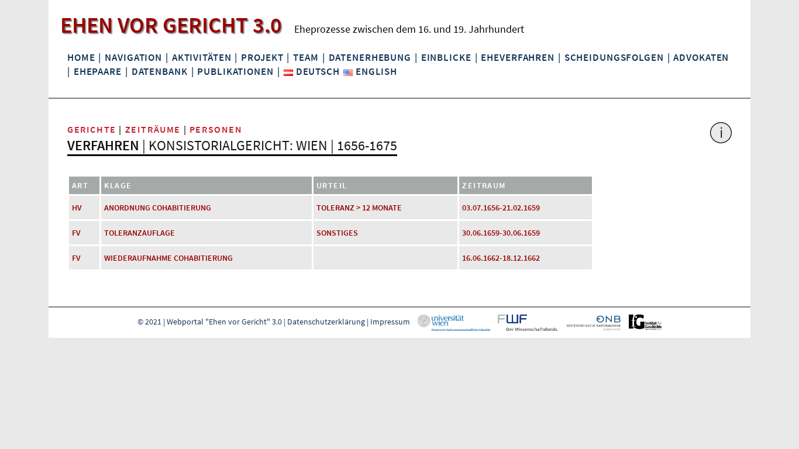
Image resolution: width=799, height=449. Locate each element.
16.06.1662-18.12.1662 (501, 258)
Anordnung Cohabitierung (157, 207)
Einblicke (446, 57)
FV (76, 232)
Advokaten (701, 57)
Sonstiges (337, 232)
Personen (216, 129)
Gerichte (91, 129)
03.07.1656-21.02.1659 (501, 207)
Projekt (262, 57)
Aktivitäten (202, 57)
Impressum (390, 321)
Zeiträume (153, 129)
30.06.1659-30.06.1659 (501, 232)
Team (305, 57)
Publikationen (235, 71)
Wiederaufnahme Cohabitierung (168, 258)
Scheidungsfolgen (614, 57)
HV (77, 207)
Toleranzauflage (139, 232)
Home (81, 57)
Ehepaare (98, 71)
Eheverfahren (517, 57)
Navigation (133, 57)
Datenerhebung (370, 57)
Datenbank (160, 71)
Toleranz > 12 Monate (359, 207)
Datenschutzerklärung (326, 321)
